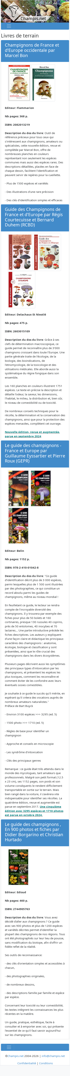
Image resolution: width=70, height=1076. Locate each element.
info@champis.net (53, 1056)
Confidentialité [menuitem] (26, 1063)
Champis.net (15, 1056)
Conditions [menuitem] (46, 1063)
